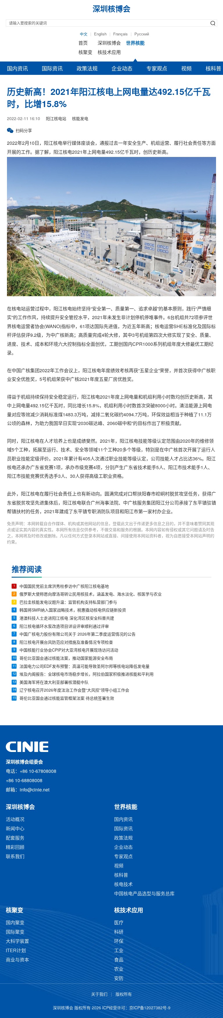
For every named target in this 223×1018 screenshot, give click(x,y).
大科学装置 (17, 941)
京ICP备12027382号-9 (149, 1008)
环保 (118, 941)
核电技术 (123, 884)
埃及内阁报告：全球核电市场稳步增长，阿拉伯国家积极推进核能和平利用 (86, 674)
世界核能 (135, 43)
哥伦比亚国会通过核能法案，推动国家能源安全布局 (66, 659)
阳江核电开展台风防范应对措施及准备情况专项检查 (66, 643)
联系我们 (15, 856)
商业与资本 (17, 960)
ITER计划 (16, 950)
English (100, 34)
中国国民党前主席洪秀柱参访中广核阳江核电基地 (64, 587)
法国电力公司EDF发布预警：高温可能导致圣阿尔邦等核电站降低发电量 (84, 667)
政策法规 (87, 69)
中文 (83, 34)
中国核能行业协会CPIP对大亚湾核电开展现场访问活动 (68, 650)
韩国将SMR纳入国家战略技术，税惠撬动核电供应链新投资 (72, 610)
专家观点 (156, 69)
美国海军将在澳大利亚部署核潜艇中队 (54, 683)
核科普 (121, 875)
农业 (118, 969)
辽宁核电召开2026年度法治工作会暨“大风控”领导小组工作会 (74, 690)
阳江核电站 (56, 119)
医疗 (118, 923)
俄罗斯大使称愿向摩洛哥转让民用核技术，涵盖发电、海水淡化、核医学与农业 (90, 594)
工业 (118, 950)
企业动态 (122, 69)
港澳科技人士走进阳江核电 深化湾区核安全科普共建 (66, 618)
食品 (118, 960)
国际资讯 (52, 69)
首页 (83, 43)
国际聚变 (15, 932)
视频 (186, 69)
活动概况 (15, 819)
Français (120, 34)
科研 (118, 932)
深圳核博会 (109, 43)
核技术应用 (109, 52)
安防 (118, 978)
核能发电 (80, 119)
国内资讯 (17, 69)
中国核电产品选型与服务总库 (144, 894)
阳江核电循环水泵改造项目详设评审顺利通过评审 (64, 627)
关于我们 (99, 994)
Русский (141, 34)
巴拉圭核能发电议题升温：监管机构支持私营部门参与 (68, 603)
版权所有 (124, 994)
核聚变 (85, 52)
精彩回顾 (15, 847)
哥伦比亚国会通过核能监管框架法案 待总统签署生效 (66, 699)
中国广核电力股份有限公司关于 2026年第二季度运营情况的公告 (77, 634)
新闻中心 (15, 829)
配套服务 (15, 838)
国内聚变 (15, 923)
